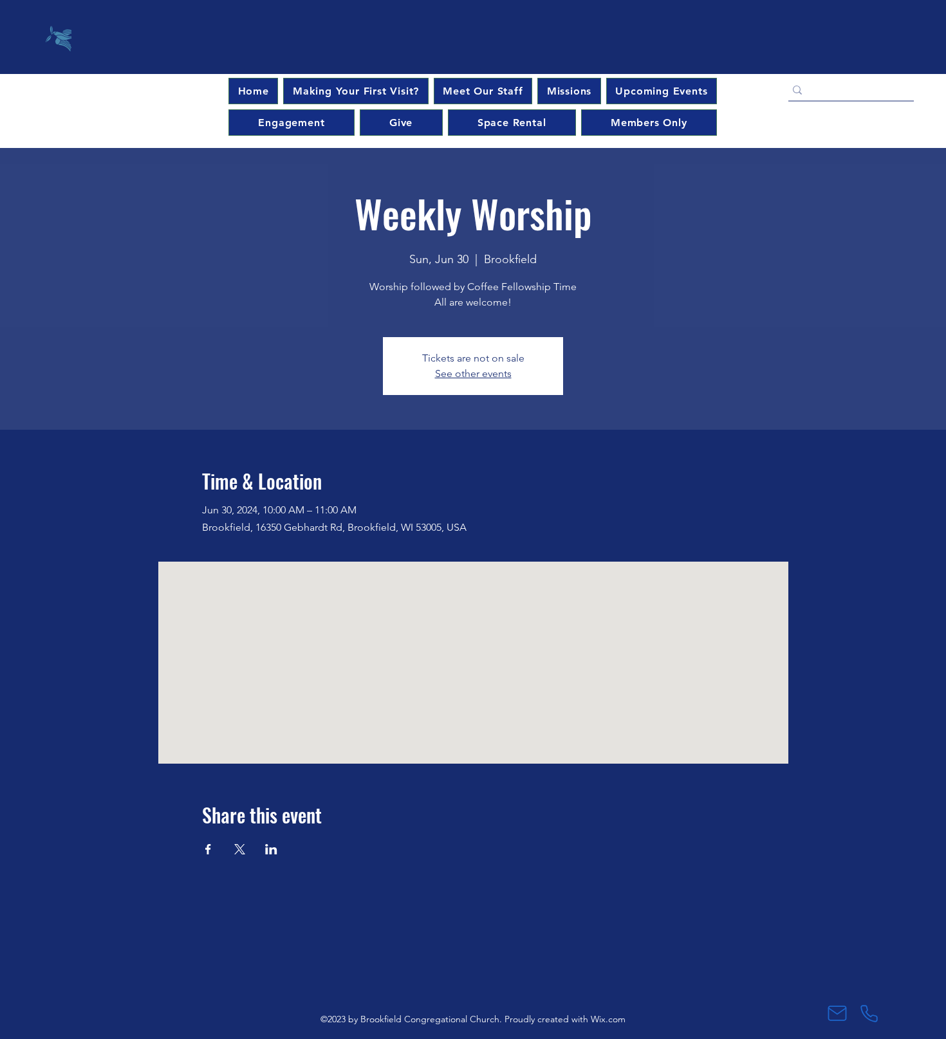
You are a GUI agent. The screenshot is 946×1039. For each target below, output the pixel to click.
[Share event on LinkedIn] (271, 849)
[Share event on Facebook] (208, 849)
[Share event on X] (240, 849)
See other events (473, 373)
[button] (661, 91)
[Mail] (836, 1013)
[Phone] (869, 1013)
